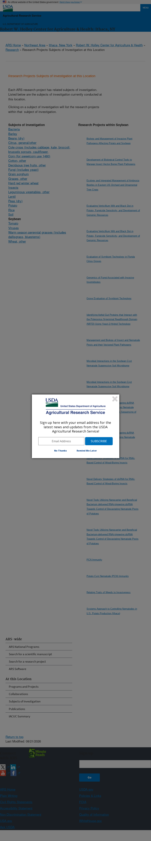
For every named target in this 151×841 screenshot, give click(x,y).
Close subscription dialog (114, 398)
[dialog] (75, 426)
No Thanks (60, 450)
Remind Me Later (87, 450)
